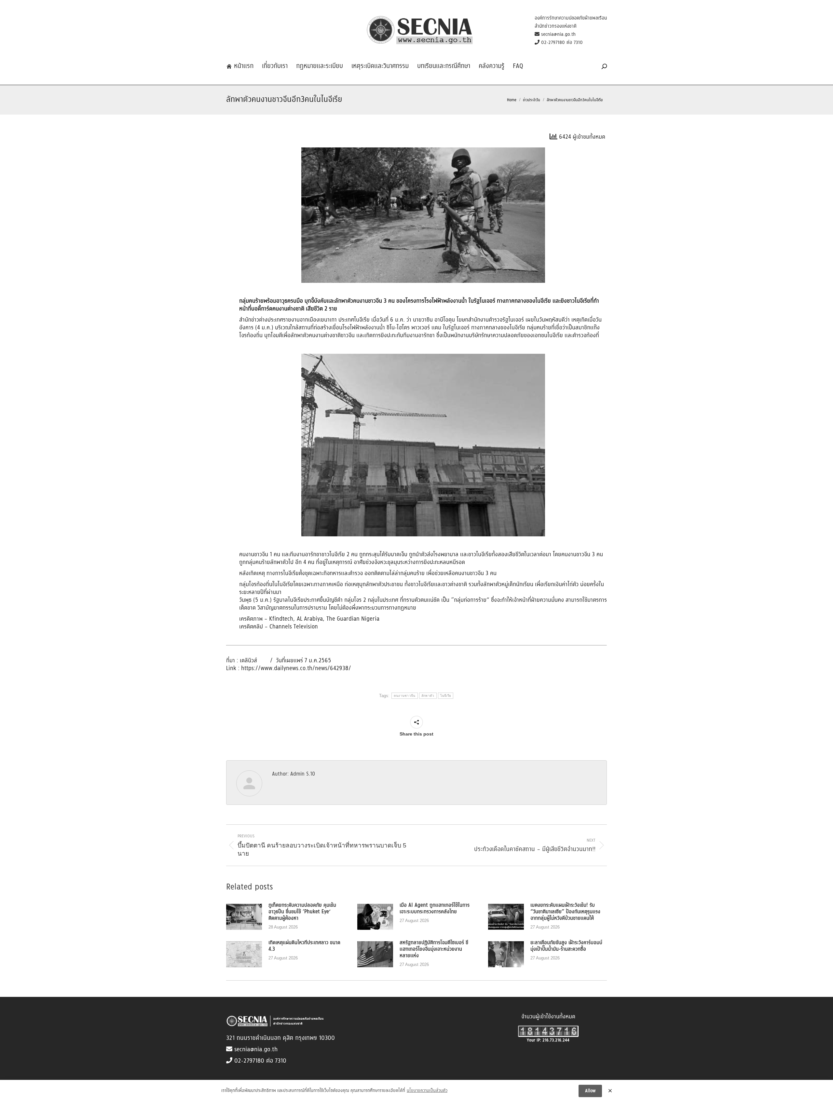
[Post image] (244, 917)
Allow (590, 1091)
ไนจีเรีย (445, 695)
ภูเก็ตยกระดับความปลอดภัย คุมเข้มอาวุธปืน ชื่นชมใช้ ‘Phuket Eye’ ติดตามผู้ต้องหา (302, 912)
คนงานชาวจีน (405, 695)
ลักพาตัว (427, 695)
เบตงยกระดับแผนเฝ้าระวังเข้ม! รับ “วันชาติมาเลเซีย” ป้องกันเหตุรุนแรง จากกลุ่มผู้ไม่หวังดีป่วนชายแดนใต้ (565, 912)
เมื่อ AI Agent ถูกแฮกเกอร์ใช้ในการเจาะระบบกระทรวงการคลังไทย (435, 908)
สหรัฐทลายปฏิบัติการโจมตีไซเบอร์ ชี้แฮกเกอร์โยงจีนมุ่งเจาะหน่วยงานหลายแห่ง (434, 949)
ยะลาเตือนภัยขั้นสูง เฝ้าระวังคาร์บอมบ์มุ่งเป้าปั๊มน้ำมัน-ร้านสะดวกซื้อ (566, 946)
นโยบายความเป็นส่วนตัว (427, 1091)
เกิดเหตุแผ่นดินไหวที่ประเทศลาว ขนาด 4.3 (304, 946)
